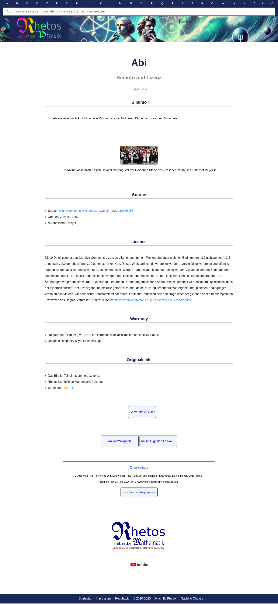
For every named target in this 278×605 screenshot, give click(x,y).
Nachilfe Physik (165, 598)
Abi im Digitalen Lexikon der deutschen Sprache (159, 441)
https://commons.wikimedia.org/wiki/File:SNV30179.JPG (96, 210)
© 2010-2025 (142, 598)
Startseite (85, 598)
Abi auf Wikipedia (120, 441)
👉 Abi (68, 387)
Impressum (103, 598)
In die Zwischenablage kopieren (139, 492)
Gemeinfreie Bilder (142, 412)
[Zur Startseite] (139, 535)
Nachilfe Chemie (192, 598)
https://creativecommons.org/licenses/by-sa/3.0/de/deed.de (153, 300)
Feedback (122, 598)
